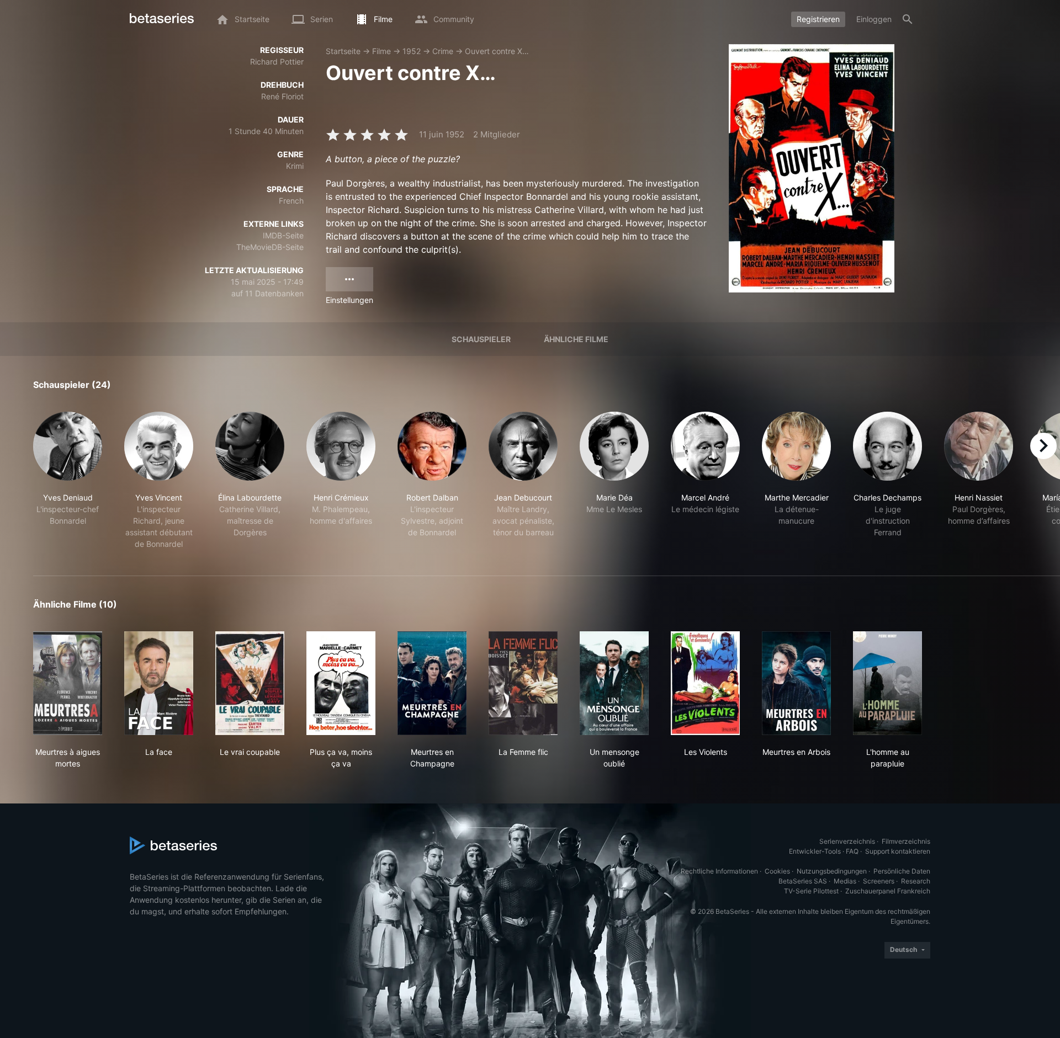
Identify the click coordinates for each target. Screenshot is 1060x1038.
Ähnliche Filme (576, 339)
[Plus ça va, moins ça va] (340, 683)
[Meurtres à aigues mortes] (67, 683)
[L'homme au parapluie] (887, 683)
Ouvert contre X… (497, 51)
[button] (67, 481)
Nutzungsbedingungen (832, 871)
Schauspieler (481, 339)
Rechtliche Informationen (719, 871)
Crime (442, 51)
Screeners (878, 881)
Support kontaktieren (897, 851)
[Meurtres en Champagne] (432, 683)
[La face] (158, 683)
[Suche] (907, 19)
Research (915, 881)
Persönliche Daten (901, 871)
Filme (381, 51)
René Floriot (282, 96)
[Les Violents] (705, 683)
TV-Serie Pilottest (811, 891)
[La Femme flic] (523, 683)
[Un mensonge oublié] (614, 683)
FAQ (852, 851)
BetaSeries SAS (802, 881)
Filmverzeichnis (906, 841)
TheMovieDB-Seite (270, 247)
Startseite (343, 51)
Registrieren (818, 19)
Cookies (777, 871)
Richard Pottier (277, 61)
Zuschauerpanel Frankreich (887, 891)
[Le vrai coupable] (249, 683)
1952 (411, 51)
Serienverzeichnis (847, 841)
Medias (845, 881)
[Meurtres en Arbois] (796, 683)
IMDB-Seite (283, 235)
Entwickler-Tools (815, 851)
